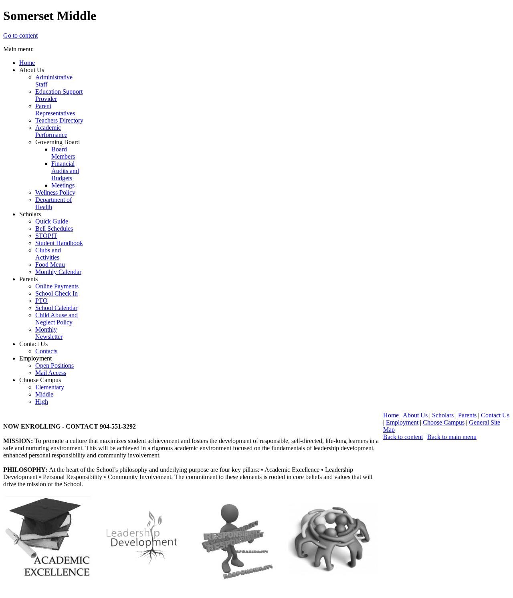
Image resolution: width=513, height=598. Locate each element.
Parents (467, 415)
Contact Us (495, 415)
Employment (402, 422)
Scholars (443, 415)
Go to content (20, 35)
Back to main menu (452, 436)
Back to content (403, 436)
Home (391, 415)
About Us (415, 415)
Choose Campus (444, 422)
